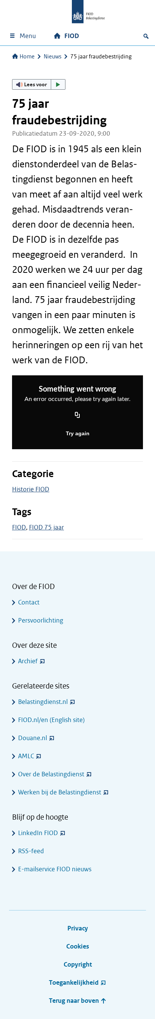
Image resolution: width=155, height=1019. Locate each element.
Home (27, 56)
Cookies (77, 946)
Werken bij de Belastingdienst (59, 792)
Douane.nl (32, 738)
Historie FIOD (30, 489)
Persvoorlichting (40, 620)
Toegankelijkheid (74, 983)
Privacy (77, 928)
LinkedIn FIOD (38, 833)
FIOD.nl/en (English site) (51, 720)
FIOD (71, 36)
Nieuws (52, 56)
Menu (28, 36)
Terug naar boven (74, 1001)
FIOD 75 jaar (46, 527)
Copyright (78, 965)
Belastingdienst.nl (43, 702)
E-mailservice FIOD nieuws (54, 869)
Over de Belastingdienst (51, 774)
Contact (29, 602)
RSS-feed (31, 851)
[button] (38, 84)
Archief (28, 661)
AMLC (26, 756)
